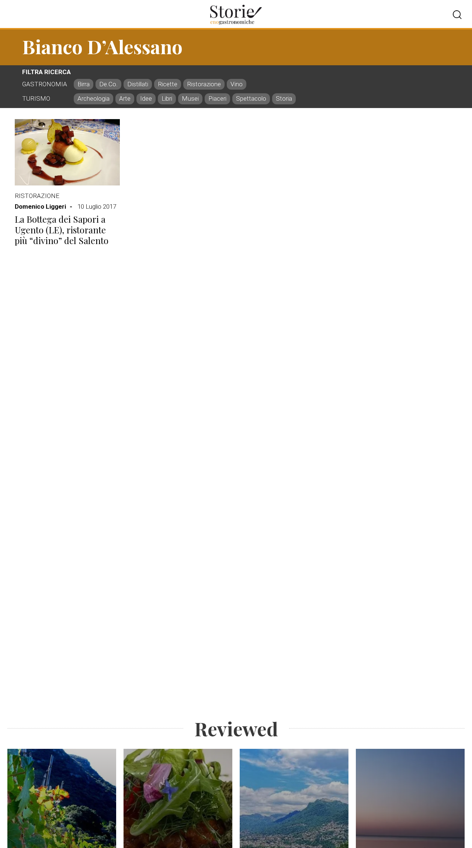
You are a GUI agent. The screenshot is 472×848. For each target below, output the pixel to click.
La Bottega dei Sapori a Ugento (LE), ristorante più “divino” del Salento (61, 230)
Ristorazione (37, 195)
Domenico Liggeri (40, 206)
